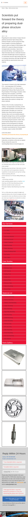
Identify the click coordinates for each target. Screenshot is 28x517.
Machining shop (5, 168)
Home (3, 8)
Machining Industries (9, 236)
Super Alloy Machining (9, 311)
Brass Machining (8, 308)
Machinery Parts (8, 268)
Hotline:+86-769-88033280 (9, 456)
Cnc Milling (6, 230)
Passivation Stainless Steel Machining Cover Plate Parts (13, 187)
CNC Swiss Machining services (16, 183)
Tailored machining (6, 173)
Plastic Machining (8, 248)
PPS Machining (7, 326)
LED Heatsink (7, 271)
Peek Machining (8, 314)
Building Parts (7, 274)
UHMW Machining (8, 317)
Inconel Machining (8, 332)
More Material (7, 338)
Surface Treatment (8, 242)
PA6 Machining (7, 323)
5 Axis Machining (8, 227)
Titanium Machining (8, 299)
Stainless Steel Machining (10, 302)
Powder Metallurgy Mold (10, 251)
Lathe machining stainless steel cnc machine (12, 181)
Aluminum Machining (9, 296)
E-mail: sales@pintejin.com (9, 458)
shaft (23, 181)
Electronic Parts (8, 283)
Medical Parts (7, 280)
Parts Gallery (7, 257)
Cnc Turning (7, 233)
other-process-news (13, 8)
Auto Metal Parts (8, 265)
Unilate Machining (8, 320)
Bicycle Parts (7, 289)
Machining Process (8, 239)
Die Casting (7, 254)
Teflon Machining (8, 329)
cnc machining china (6, 164)
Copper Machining (8, 305)
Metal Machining (8, 245)
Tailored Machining (8, 286)
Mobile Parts (7, 277)
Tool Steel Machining (9, 335)
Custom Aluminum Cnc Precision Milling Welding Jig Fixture (13, 176)
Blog (7, 8)
